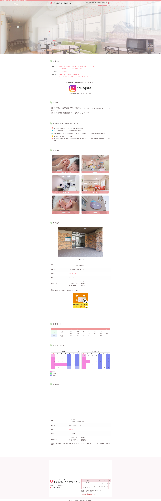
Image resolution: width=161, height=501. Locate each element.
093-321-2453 (72, 274)
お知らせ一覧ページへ (105, 79)
